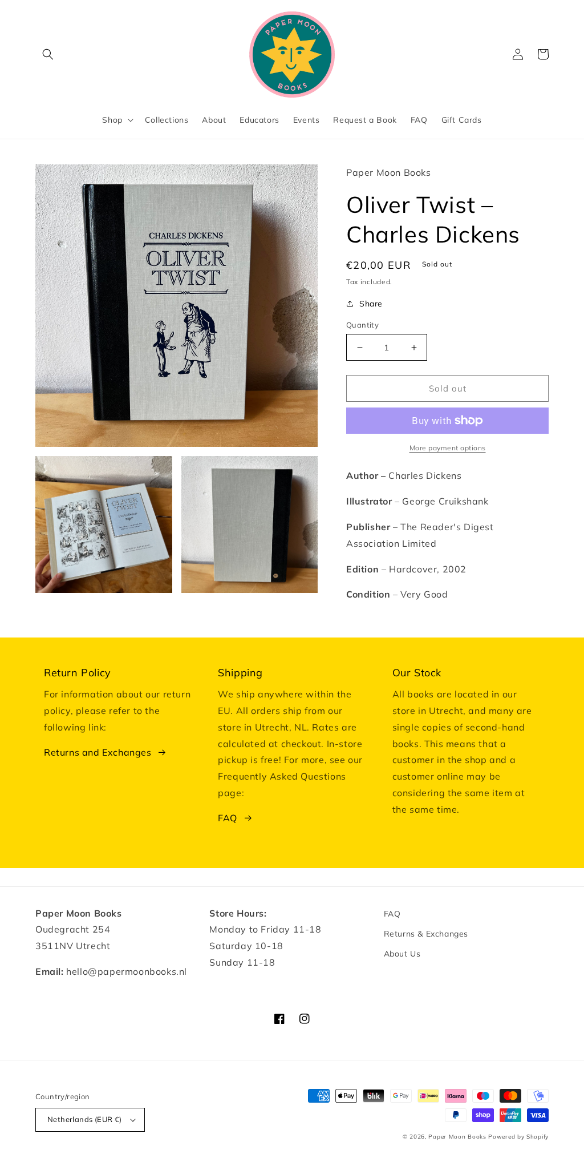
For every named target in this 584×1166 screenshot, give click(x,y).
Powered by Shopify (518, 1136)
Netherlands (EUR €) (84, 1119)
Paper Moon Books (457, 1136)
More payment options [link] (447, 447)
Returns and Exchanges (98, 752)
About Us (402, 954)
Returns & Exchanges (426, 934)
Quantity (362, 324)
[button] (47, 54)
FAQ (227, 818)
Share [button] (371, 303)
